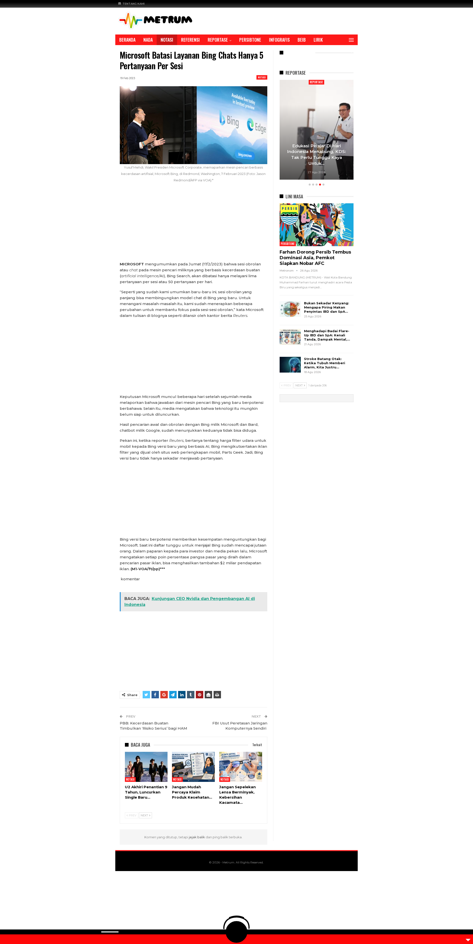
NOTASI (167, 39)
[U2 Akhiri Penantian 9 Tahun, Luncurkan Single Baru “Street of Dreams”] (146, 767)
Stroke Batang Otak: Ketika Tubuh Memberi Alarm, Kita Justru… (324, 363)
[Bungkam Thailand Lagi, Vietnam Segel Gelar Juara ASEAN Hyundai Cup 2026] (327, 130)
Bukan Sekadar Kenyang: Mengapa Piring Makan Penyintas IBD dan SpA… (326, 307)
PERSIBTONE (250, 39)
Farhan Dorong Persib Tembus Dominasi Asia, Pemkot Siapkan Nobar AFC (315, 257)
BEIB (302, 39)
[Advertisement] (193, 224)
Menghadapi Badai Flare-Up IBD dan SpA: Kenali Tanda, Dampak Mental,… (327, 335)
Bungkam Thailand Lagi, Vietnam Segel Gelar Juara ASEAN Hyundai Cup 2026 (327, 157)
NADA (148, 39)
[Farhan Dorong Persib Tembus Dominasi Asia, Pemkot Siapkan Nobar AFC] (317, 224)
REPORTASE (218, 39)
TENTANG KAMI (133, 3)
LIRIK (318, 39)
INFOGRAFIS (279, 39)
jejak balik (197, 837)
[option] (327, 130)
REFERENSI (190, 39)
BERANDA (127, 39)
